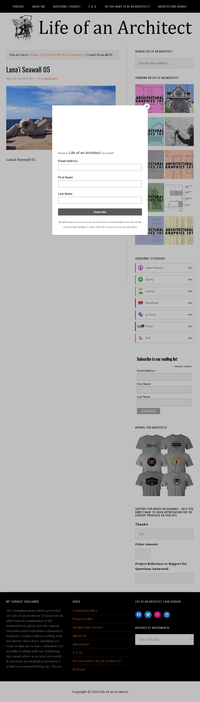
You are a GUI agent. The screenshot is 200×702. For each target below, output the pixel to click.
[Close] (147, 106)
